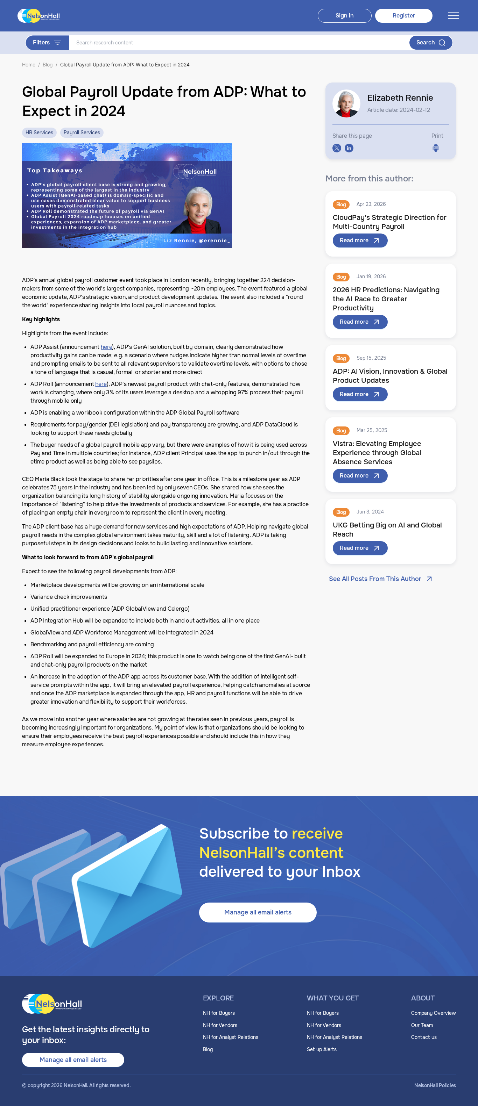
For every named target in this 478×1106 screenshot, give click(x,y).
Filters (41, 42)
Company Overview (433, 1013)
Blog (48, 64)
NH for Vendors (220, 1025)
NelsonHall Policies (435, 1086)
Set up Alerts (322, 1049)
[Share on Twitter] (336, 148)
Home (28, 64)
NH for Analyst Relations (230, 1037)
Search (425, 42)
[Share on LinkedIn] (349, 148)
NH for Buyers (219, 1013)
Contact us (424, 1037)
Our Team (422, 1025)
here (106, 347)
